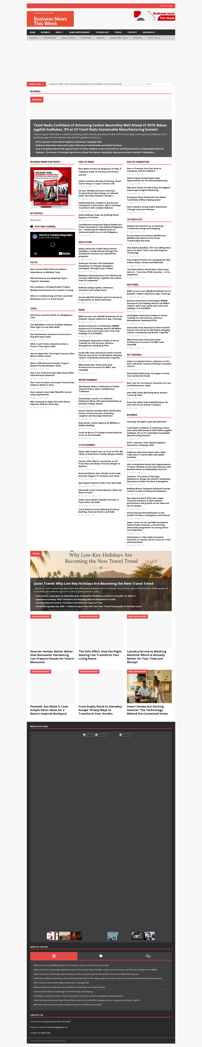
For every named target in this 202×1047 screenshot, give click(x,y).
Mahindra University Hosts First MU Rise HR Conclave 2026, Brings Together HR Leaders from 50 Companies (100, 278)
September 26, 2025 (88, 486)
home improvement (79, 32)
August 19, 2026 (38, 321)
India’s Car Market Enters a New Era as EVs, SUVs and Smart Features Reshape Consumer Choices (149, 363)
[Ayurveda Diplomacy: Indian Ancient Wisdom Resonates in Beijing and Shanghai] (88, 837)
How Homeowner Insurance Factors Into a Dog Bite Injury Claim (51, 335)
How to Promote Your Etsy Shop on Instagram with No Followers (144, 169)
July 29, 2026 (133, 398)
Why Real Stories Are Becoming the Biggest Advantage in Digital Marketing (148, 188)
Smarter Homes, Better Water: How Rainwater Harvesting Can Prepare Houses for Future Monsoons (52, 657)
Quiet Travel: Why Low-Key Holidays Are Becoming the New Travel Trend (93, 583)
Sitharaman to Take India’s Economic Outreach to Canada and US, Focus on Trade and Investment (149, 539)
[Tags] (100, 956)
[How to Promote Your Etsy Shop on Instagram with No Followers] (149, 936)
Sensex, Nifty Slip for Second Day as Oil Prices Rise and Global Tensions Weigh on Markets (99, 463)
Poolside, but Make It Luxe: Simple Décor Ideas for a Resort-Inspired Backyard (49, 710)
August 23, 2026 (86, 428)
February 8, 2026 (87, 479)
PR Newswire (86, 38)
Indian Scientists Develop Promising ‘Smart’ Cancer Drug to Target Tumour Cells (100, 182)
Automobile (134, 354)
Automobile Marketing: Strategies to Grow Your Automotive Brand (148, 374)
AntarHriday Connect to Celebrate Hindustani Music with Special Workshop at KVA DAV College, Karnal (100, 401)
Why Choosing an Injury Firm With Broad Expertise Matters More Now (50, 402)
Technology (134, 219)
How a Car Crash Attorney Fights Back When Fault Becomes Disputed (52, 374)
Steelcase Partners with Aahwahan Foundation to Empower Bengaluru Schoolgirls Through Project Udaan (96, 265)
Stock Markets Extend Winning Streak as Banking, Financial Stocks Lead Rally (99, 510)
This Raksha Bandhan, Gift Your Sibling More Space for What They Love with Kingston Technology (149, 250)
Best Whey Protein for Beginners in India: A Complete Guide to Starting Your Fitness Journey (100, 171)
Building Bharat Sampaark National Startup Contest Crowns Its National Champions (148, 489)
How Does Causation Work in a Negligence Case (51, 316)
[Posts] (53, 956)
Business (35, 91)
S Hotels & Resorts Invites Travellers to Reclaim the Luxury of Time (69, 602)
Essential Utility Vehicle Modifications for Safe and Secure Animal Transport (147, 403)
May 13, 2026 (85, 457)
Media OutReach (68, 38)
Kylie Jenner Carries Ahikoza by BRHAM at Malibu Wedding (99, 424)
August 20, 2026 (134, 193)
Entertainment (88, 379)
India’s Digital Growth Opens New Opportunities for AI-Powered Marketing (147, 179)
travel (118, 32)
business (45, 32)
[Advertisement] (101, 61)
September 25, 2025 (88, 496)
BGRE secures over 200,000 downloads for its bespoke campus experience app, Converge (101, 317)
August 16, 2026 (134, 389)
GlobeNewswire (49, 38)
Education (85, 242)
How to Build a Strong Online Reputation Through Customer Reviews (147, 208)
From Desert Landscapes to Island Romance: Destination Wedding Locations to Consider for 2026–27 (85, 596)
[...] (99, 137)
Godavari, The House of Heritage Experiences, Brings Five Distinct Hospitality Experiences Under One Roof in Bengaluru (95, 152)
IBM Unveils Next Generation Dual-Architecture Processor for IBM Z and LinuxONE (97, 367)
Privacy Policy (154, 38)
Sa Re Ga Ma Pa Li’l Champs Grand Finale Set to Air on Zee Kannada (100, 433)
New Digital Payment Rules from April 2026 (100, 483)
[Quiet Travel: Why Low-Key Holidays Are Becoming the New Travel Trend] (64, 936)
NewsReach (149, 32)
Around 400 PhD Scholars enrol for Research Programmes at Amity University (100, 298)
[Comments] (148, 956)
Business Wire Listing (119, 38)
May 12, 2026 (85, 469)
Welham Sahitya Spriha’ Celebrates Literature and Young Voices (96, 288)
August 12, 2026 (38, 359)
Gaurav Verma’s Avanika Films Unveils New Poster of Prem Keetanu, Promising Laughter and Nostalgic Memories (100, 413)
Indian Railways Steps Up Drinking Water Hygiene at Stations (99, 216)
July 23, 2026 (133, 408)
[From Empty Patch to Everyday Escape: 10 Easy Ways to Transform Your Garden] (101, 686)
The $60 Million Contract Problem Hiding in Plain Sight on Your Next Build (51, 325)
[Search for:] (158, 84)
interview (34, 38)
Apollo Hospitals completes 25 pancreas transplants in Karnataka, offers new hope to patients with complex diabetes (100, 205)
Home (32, 32)
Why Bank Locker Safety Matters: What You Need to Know (100, 491)
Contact (132, 32)
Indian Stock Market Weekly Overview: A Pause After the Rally (99, 500)
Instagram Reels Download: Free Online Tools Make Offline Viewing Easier (146, 198)
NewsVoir (101, 38)
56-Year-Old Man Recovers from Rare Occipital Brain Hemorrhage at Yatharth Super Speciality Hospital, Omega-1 (98, 193)
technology (102, 32)
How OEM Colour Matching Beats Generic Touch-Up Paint (147, 393)
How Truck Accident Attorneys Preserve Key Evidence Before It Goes (52, 383)
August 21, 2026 (86, 438)
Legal (33, 308)
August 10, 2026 (38, 388)
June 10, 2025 (85, 515)
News (82, 309)
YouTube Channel (45, 226)
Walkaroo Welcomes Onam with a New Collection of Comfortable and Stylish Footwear (79, 145)
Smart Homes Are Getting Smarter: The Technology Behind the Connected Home (147, 710)
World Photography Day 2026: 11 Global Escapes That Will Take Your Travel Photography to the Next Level (88, 606)
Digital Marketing (138, 161)
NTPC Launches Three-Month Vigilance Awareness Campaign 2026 (69, 142)
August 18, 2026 (38, 340)
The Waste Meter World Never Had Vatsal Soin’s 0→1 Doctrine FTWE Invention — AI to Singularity (148, 272)
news (58, 32)
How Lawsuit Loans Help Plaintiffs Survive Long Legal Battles (50, 393)
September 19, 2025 (88, 505)
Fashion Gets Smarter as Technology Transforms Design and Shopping (145, 227)
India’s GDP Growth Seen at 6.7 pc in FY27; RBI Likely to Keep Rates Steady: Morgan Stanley (101, 452)
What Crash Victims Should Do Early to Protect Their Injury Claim (49, 345)
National (133, 284)
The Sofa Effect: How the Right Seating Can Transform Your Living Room (100, 655)
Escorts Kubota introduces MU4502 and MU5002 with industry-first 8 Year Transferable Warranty (146, 238)
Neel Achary (35, 220)
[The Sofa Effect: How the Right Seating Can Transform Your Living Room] (101, 631)
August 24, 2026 (86, 187)
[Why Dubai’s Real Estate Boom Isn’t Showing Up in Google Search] (112, 936)
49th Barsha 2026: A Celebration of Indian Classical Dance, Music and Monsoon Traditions (99, 389)
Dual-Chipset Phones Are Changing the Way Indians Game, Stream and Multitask (148, 261)
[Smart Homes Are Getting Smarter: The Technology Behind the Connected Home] (149, 686)
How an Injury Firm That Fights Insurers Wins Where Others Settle (52, 354)
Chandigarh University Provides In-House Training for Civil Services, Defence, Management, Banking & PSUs (99, 343)
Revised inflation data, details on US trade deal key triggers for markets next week (100, 474)
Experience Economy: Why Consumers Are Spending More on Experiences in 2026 (75, 599)
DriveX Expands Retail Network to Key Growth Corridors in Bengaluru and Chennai (148, 514)
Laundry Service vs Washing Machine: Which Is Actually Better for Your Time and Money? (146, 657)
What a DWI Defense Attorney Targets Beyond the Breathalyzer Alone (49, 364)
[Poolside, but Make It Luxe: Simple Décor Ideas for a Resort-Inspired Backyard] (52, 686)
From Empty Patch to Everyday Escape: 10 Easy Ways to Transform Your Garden (100, 710)
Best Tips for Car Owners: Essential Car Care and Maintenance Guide (149, 384)
